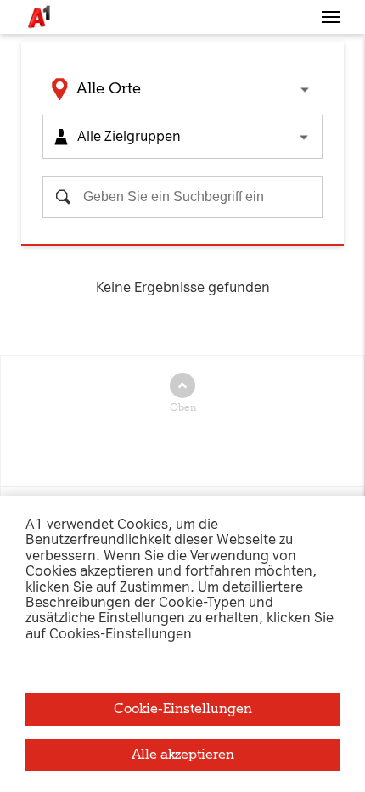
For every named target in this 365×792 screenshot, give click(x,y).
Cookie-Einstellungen (183, 708)
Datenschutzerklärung (201, 85)
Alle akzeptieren (183, 754)
